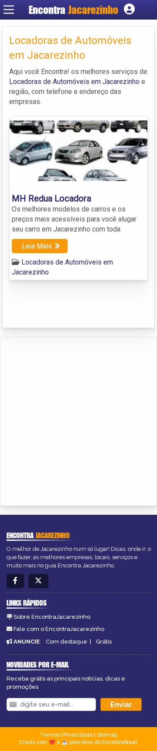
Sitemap (107, 735)
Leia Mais (37, 246)
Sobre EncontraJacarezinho (52, 617)
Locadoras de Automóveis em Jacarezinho (74, 81)
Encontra (73, 9)
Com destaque (66, 641)
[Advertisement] (78, 420)
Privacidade (78, 735)
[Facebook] (15, 581)
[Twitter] (38, 581)
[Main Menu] (8, 9)
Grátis (104, 641)
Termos (49, 735)
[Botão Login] (129, 9)
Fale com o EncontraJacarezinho (59, 629)
